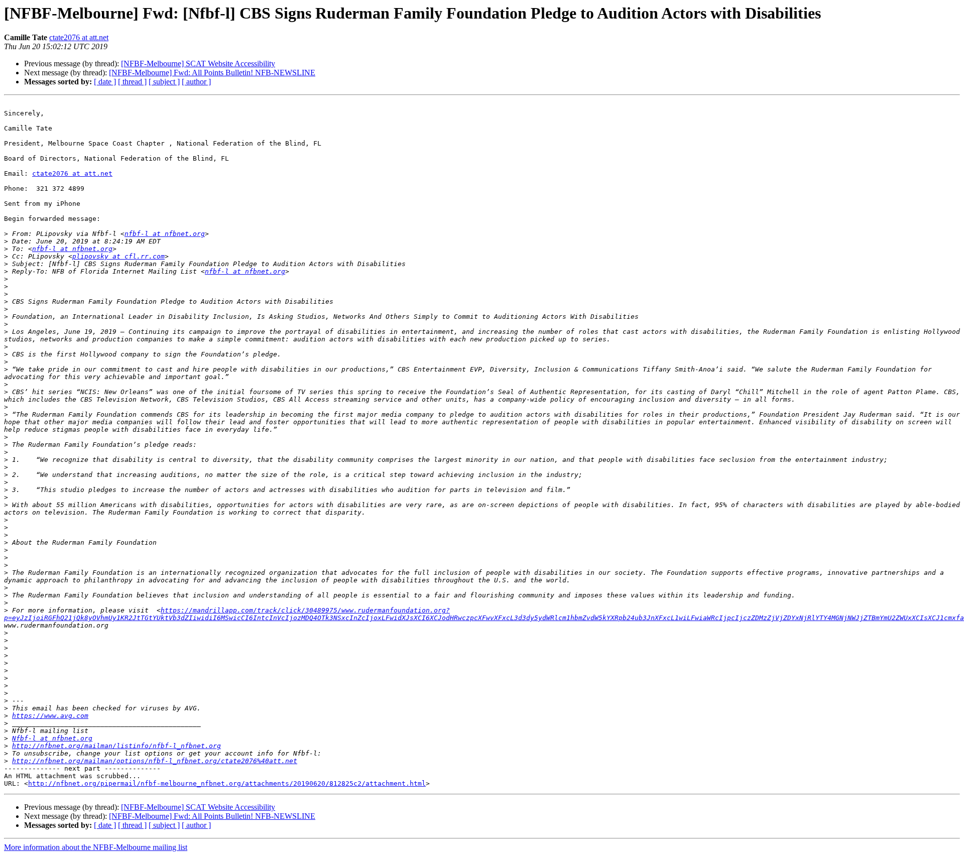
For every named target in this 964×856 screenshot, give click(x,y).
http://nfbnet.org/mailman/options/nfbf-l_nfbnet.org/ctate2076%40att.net (154, 761)
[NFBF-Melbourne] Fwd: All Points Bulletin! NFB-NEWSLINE (212, 72)
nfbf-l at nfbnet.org (165, 233)
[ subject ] (164, 81)
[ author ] (196, 81)
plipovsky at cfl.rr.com (118, 256)
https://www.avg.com (50, 715)
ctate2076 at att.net (78, 37)
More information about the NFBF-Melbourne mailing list (95, 847)
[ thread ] (132, 81)
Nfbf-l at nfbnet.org (52, 738)
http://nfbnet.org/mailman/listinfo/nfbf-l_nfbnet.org (116, 746)
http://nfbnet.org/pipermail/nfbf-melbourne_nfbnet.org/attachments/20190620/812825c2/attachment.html (227, 783)
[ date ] (105, 81)
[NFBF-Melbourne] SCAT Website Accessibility (198, 63)
